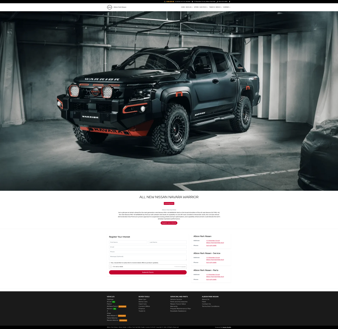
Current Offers (144, 306)
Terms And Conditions (210, 306)
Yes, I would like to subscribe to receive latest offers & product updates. (134, 263)
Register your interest (169, 223)
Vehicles (188, 7)
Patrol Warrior (112, 318)
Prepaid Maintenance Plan (180, 309)
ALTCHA (184, 266)
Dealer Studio (227, 327)
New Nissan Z (112, 316)
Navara (109, 309)
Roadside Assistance (178, 311)
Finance (142, 309)
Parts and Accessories (178, 302)
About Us (205, 299)
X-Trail (109, 302)
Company (226, 7)
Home (183, 7)
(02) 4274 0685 (223, 1)
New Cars (142, 299)
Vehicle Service (176, 299)
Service (218, 7)
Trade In (212, 7)
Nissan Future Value (178, 304)
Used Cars (143, 304)
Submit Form (148, 272)
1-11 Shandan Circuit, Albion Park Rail (204, 1)
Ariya (109, 313)
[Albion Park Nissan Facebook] (230, 1)
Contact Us (206, 304)
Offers (196, 7)
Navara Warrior (113, 320)
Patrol (109, 304)
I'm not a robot (118, 266)
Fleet (204, 302)
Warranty (173, 306)
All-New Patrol (112, 306)
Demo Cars (143, 302)
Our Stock (202, 7)
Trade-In (142, 311)
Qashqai (110, 299)
